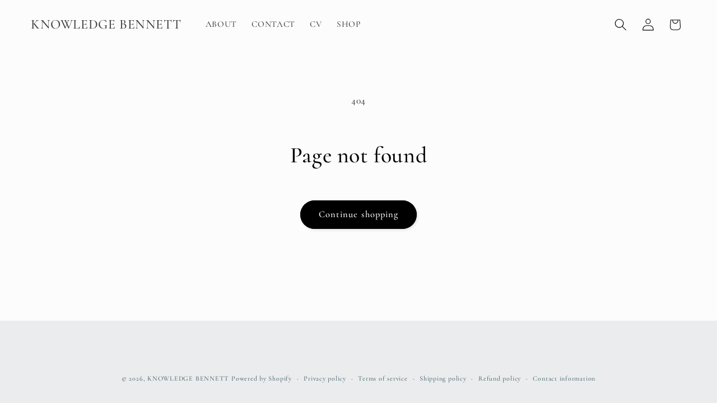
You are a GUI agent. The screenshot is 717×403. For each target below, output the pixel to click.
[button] (620, 24)
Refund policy (499, 378)
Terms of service (382, 378)
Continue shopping (359, 214)
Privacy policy (325, 378)
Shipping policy (443, 378)
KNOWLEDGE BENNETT (188, 378)
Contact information (564, 378)
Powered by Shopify (261, 378)
